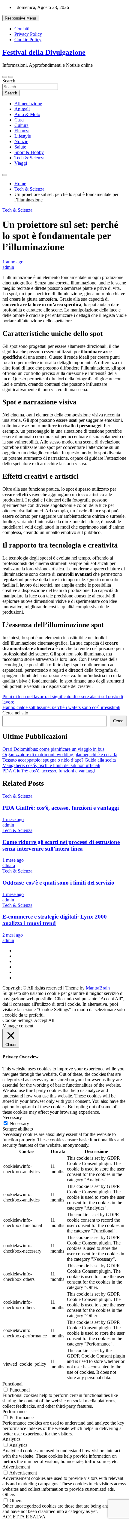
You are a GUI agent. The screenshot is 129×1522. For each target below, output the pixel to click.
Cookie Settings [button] (17, 1020)
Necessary (19, 1123)
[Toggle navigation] (4, 77)
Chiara (8, 865)
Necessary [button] (12, 1117)
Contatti (21, 28)
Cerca (118, 721)
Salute (20, 146)
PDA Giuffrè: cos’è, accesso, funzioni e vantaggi (48, 770)
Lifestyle (22, 136)
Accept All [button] (44, 1020)
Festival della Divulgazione (44, 52)
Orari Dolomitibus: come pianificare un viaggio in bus (53, 749)
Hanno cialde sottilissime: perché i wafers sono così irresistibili (61, 707)
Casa (19, 119)
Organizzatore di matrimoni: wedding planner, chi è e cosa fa (59, 754)
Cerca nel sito (15, 712)
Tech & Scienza (29, 157)
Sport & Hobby (29, 152)
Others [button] (8, 1494)
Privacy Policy (28, 34)
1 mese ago (13, 819)
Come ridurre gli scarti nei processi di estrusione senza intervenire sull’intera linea (61, 845)
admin (8, 267)
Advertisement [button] (16, 1466)
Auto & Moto (27, 114)
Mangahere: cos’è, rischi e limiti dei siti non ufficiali (51, 765)
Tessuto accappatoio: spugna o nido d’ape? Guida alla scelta (59, 760)
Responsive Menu (20, 18)
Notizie (21, 141)
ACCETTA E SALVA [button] (24, 1516)
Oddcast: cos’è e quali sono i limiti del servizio (58, 882)
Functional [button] (12, 1383)
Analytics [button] (11, 1439)
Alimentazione (28, 103)
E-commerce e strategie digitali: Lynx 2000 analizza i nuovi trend (54, 919)
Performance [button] (14, 1411)
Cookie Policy (27, 39)
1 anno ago (12, 261)
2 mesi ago (12, 934)
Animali (22, 109)
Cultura (21, 125)
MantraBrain (98, 987)
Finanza (21, 130)
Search (8, 80)
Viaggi (20, 163)
